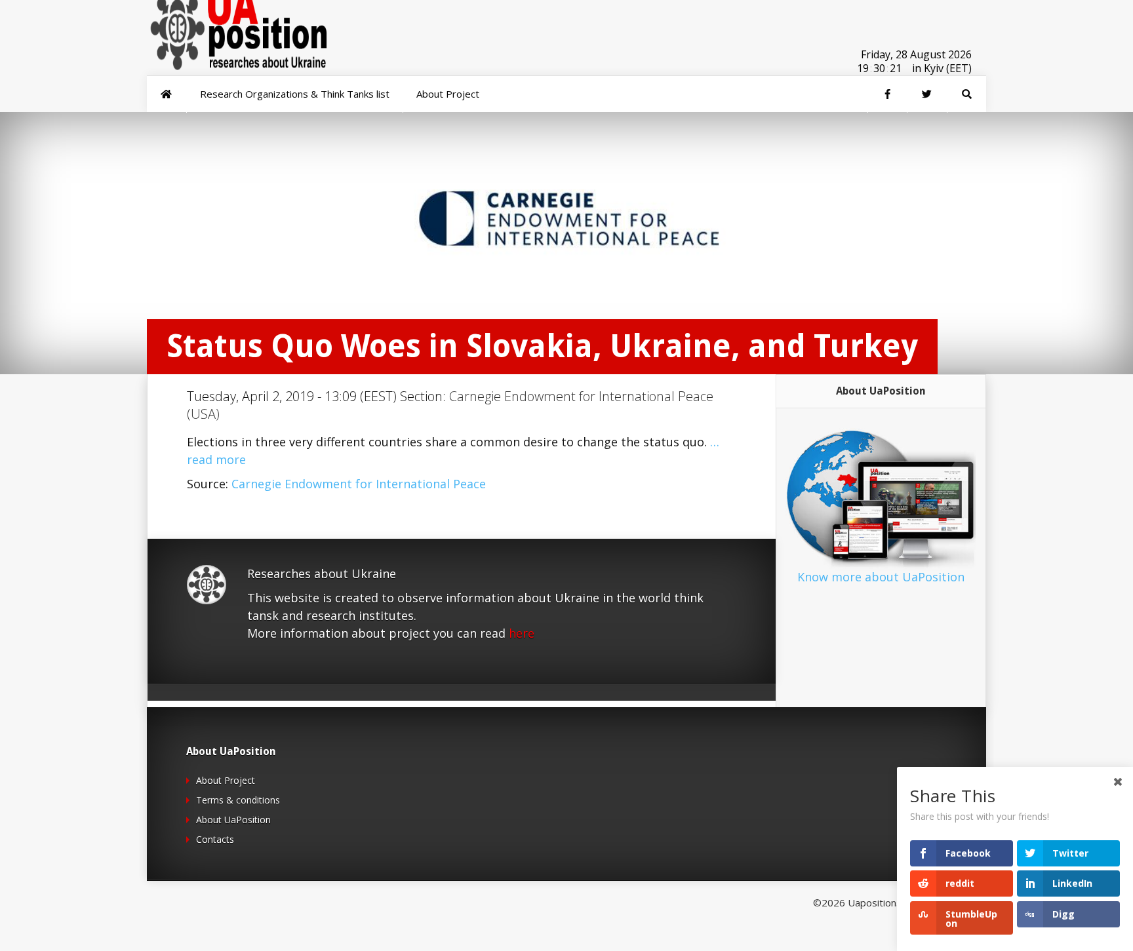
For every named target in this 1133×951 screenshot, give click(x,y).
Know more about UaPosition (880, 577)
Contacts (215, 839)
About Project (225, 780)
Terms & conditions (238, 800)
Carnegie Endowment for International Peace (358, 484)
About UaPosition (233, 819)
